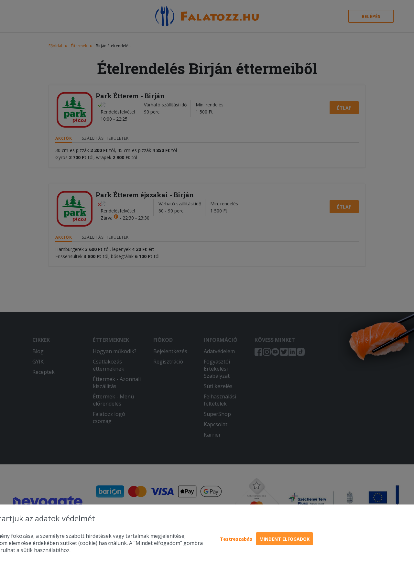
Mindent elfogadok (284, 539)
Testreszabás (236, 539)
